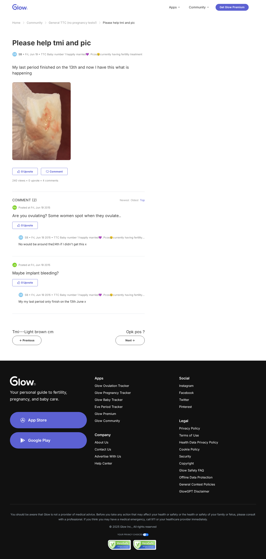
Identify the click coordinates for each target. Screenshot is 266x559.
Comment (56, 171)
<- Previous (26, 340)
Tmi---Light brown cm (33, 331)
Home (16, 23)
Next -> (130, 340)
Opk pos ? (135, 331)
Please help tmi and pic (119, 23)
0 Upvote (27, 171)
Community (34, 23)
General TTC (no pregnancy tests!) (73, 23)
